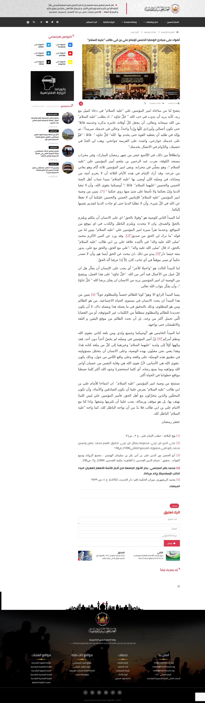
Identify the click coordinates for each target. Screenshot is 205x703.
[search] (34, 22)
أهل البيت (135, 32)
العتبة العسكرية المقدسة (41, 674)
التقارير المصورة (52, 114)
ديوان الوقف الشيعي (82, 667)
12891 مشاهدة (155, 103)
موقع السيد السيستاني (82, 663)
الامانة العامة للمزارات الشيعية (82, 670)
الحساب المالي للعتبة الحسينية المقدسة (163, 678)
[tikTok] (85, 692)
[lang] (28, 22)
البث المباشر (91, 22)
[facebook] (57, 22)
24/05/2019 (172, 103)
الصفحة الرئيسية (168, 32)
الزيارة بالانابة (109, 22)
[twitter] (52, 22)
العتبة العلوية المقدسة (41, 663)
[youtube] (47, 22)
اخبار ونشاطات (151, 22)
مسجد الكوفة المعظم (41, 682)
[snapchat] (92, 692)
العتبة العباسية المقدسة (41, 678)
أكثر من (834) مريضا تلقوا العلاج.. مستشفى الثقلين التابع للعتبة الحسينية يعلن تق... (46, 137)
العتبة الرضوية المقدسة (41, 670)
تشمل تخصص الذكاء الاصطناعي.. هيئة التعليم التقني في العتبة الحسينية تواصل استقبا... (46, 153)
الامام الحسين (173, 22)
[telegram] (99, 692)
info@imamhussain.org (163, 663)
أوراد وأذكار (122, 674)
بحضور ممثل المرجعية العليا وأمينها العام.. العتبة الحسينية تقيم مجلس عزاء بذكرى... (45, 120)
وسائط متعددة (130, 22)
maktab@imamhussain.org (163, 667)
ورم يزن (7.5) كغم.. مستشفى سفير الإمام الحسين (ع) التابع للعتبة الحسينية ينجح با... (45, 170)
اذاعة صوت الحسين (123, 678)
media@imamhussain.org (163, 670)
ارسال (169, 543)
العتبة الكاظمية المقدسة (41, 667)
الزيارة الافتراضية (123, 670)
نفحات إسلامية (150, 32)
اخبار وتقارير (53, 131)
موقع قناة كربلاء (82, 674)
